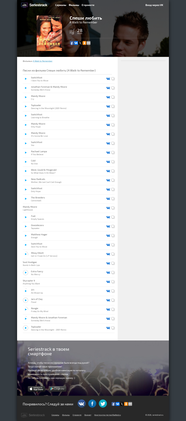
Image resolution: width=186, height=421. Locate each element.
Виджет (87, 415)
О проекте (88, 4)
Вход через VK (154, 4)
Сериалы (60, 4)
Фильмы (74, 4)
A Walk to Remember (43, 61)
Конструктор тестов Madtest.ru (107, 415)
